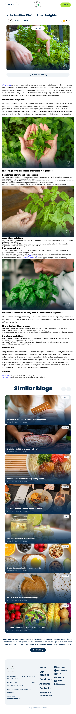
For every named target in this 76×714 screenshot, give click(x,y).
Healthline (6, 375)
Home (42, 667)
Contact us (45, 688)
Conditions (45, 679)
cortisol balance (28, 258)
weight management (34, 256)
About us (44, 684)
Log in (65, 5)
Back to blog (38, 650)
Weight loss (6, 85)
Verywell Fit (6, 377)
